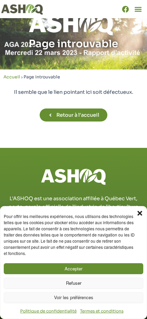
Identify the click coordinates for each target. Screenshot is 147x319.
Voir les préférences (73, 297)
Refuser (73, 283)
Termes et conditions (101, 311)
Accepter (73, 268)
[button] (139, 213)
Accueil (11, 77)
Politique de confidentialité (48, 311)
